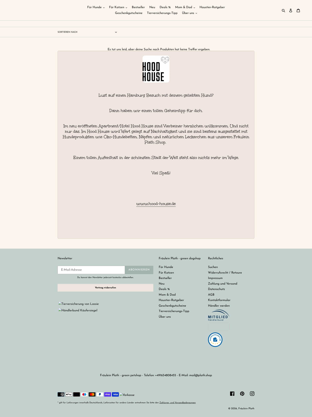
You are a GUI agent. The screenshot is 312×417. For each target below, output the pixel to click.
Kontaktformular (219, 300)
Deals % (164, 289)
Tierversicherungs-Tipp (174, 311)
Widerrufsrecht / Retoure (225, 272)
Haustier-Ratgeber (171, 300)
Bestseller (165, 278)
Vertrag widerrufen (105, 288)
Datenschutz (216, 289)
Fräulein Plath (246, 408)
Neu (161, 283)
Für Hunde (166, 267)
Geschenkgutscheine (172, 305)
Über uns (165, 316)
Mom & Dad (167, 294)
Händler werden (219, 305)
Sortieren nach (67, 32)
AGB (211, 294)
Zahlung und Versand (222, 283)
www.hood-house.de (156, 203)
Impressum (215, 278)
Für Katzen (166, 272)
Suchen (213, 267)
